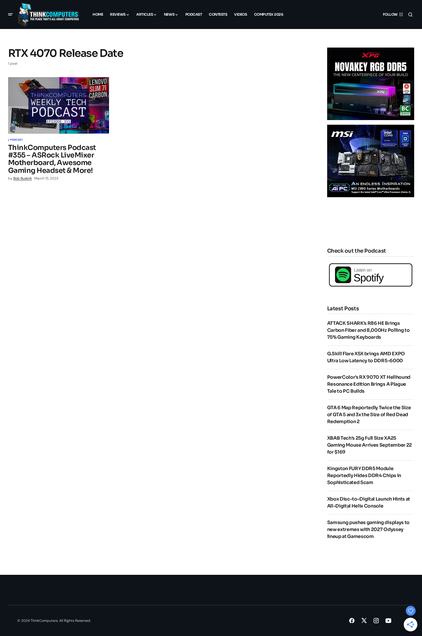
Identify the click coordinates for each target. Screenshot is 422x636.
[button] (10, 14)
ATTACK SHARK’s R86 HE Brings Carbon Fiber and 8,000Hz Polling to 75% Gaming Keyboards (368, 330)
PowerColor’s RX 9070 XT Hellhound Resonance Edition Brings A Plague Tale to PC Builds (368, 384)
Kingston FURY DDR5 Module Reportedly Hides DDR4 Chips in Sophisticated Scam (364, 475)
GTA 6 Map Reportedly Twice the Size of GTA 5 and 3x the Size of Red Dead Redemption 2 (369, 415)
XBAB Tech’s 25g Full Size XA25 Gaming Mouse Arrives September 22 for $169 (369, 445)
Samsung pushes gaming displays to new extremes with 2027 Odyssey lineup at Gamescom (368, 529)
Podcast (16, 140)
